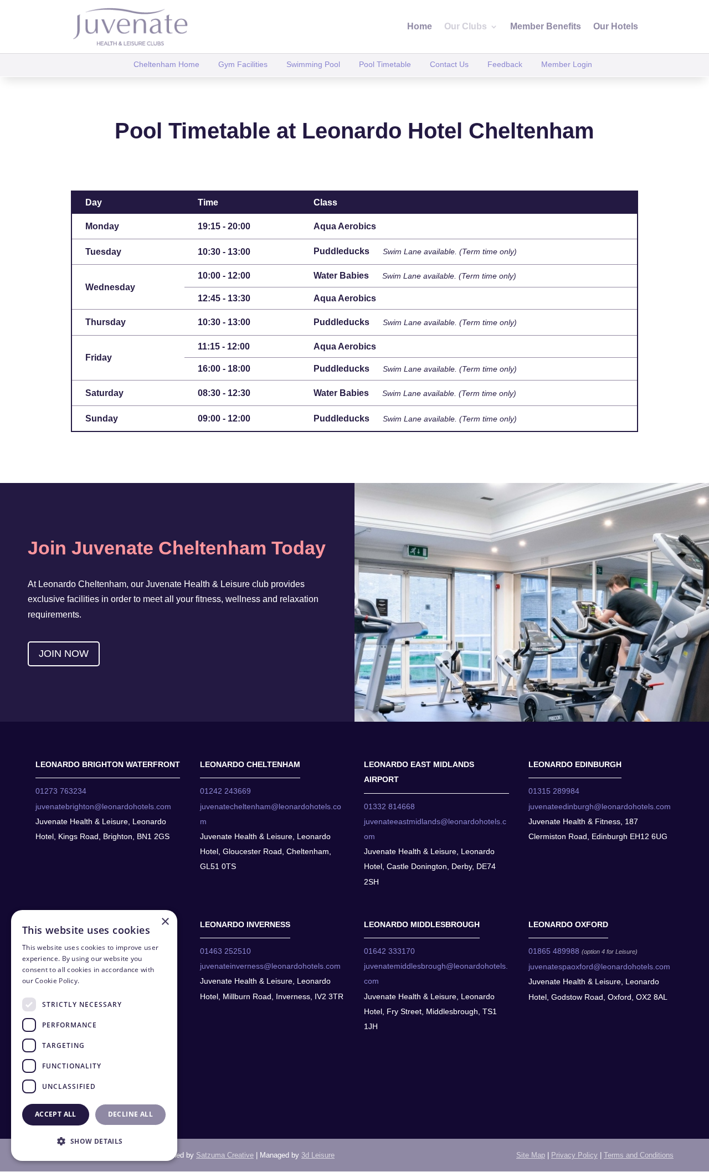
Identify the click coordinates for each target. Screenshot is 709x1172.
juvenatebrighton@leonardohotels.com (103, 806)
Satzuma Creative (225, 1155)
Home (419, 27)
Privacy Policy (574, 1155)
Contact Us (449, 64)
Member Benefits (545, 27)
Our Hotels (615, 27)
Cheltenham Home (166, 64)
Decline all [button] (130, 1114)
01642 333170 (389, 951)
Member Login (566, 64)
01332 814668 (389, 806)
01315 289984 (553, 791)
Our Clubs (465, 27)
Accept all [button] (55, 1114)
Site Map (530, 1155)
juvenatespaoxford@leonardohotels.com (599, 966)
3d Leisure (318, 1155)
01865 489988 (553, 951)
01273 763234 (60, 791)
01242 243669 (225, 791)
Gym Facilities (243, 64)
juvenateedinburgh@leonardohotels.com (599, 806)
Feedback (504, 64)
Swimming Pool (313, 64)
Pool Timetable (385, 64)
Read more (99, 980)
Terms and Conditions (639, 1155)
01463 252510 (225, 951)
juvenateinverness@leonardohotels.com (270, 966)
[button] (94, 1141)
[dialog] (94, 1035)
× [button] (165, 922)
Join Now (64, 653)
